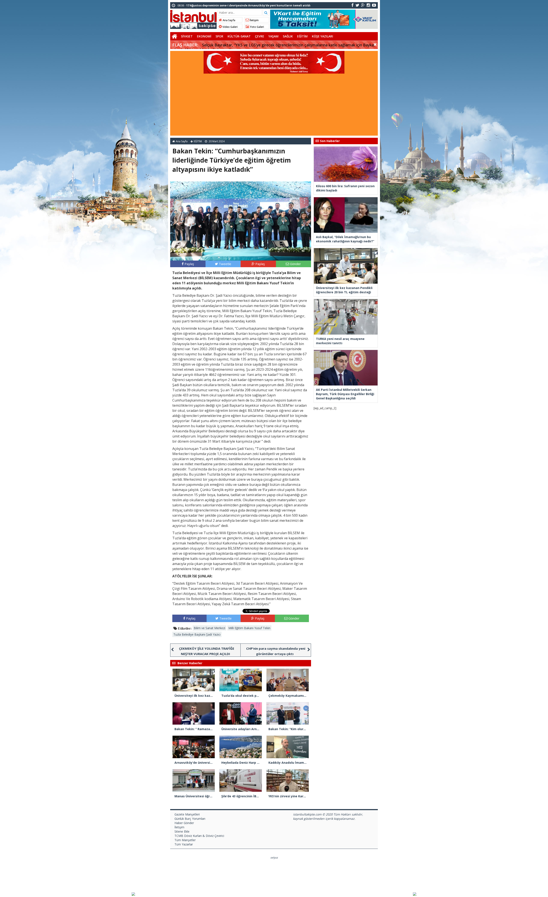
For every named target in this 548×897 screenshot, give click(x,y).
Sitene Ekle (181, 831)
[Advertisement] (274, 106)
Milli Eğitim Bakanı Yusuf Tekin (249, 628)
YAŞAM (273, 36)
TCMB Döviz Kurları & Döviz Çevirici (199, 836)
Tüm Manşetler (185, 840)
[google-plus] (363, 5)
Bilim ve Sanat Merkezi (209, 628)
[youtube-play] (374, 5)
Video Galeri (230, 27)
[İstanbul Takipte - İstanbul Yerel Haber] (193, 19)
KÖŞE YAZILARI (322, 36)
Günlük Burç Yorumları (189, 819)
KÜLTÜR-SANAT (239, 36)
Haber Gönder (184, 823)
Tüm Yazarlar (183, 844)
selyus (274, 857)
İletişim (254, 20)
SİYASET (187, 36)
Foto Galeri (256, 27)
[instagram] (368, 5)
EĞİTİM (302, 36)
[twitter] (357, 5)
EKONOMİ (204, 36)
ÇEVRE (259, 36)
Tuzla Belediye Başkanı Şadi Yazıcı (196, 634)
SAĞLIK (288, 36)
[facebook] (352, 5)
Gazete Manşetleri (187, 814)
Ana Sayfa (228, 20)
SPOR (219, 36)
